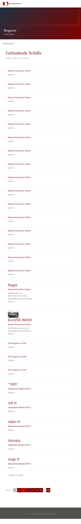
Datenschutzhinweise (38, 514)
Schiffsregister (8, 43)
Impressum (53, 514)
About (25, 514)
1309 (48, 490)
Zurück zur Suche (16, 475)
